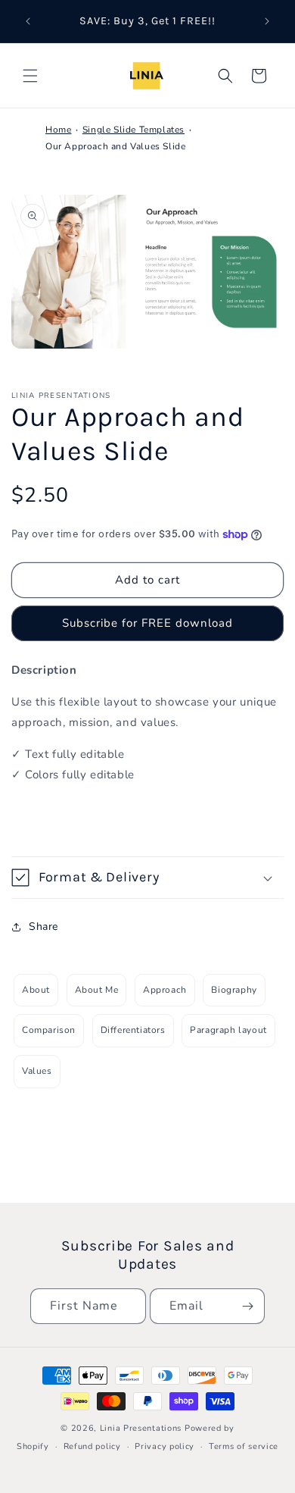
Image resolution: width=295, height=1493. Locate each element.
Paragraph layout (228, 1030)
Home (58, 130)
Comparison (49, 1030)
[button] (30, 75)
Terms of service (243, 1446)
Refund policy (92, 1446)
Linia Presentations (141, 1428)
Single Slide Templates (133, 130)
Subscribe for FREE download (147, 623)
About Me (97, 990)
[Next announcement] (267, 21)
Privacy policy (164, 1446)
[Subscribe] (247, 1306)
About (36, 990)
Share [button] (43, 926)
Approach (165, 990)
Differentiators (133, 1030)
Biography (233, 990)
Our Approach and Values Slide (115, 146)
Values (37, 1071)
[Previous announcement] (28, 21)
